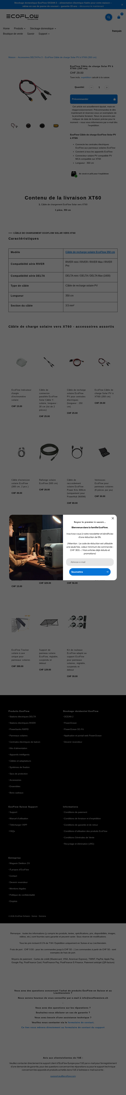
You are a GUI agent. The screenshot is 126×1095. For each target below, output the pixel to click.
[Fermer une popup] (113, 518)
